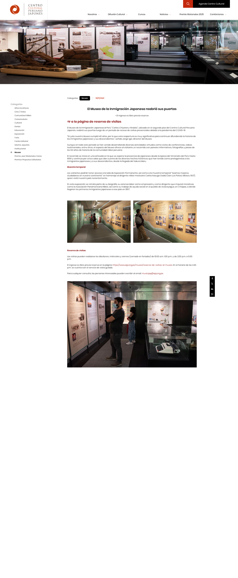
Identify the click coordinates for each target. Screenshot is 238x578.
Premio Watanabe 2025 (192, 14)
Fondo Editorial (21, 141)
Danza (17, 126)
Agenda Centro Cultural (211, 3)
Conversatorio (21, 119)
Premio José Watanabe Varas (28, 156)
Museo (18, 152)
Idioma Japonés (22, 145)
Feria (17, 137)
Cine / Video (20, 111)
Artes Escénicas (22, 108)
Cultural (18, 123)
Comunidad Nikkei (23, 115)
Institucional (20, 148)
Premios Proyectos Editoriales (28, 159)
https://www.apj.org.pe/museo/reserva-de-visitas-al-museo (142, 265)
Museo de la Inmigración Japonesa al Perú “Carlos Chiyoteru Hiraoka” (103, 127)
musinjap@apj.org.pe (152, 273)
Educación (19, 130)
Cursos (141, 14)
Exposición (19, 134)
